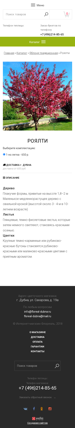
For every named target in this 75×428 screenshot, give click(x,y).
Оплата (37, 341)
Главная (9, 53)
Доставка (37, 337)
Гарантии (37, 346)
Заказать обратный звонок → (37, 397)
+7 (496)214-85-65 (52, 34)
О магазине (37, 332)
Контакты (37, 351)
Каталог (22, 53)
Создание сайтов (37, 422)
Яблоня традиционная (43, 53)
